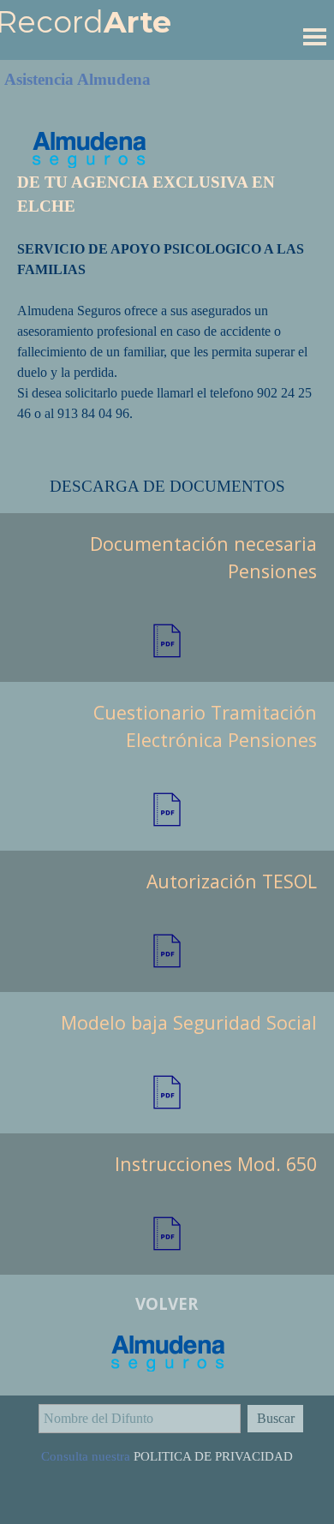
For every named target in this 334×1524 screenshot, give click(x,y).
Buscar (276, 1418)
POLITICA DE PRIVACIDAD (213, 1456)
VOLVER (166, 1303)
